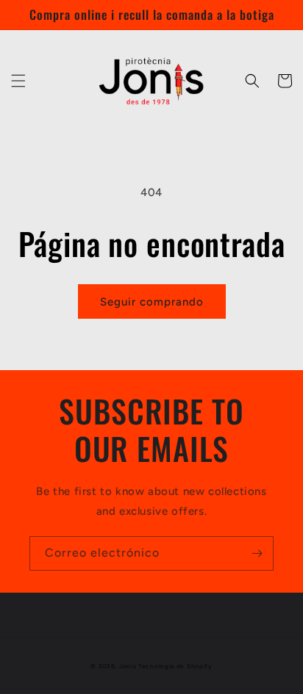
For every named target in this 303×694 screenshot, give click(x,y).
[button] (18, 81)
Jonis (128, 666)
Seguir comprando (152, 301)
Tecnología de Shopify (175, 666)
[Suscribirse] (256, 553)
